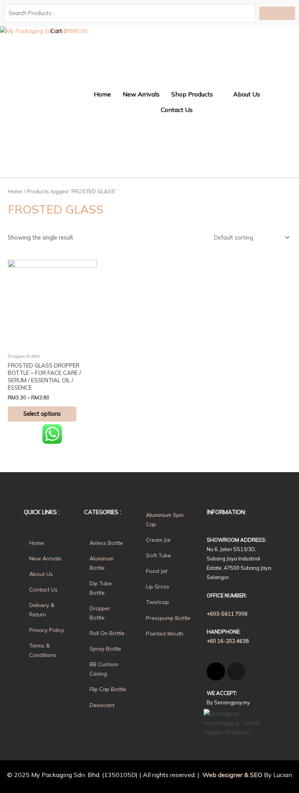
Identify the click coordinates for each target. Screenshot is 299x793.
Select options (42, 413)
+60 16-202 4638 (228, 641)
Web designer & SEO (231, 775)
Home (15, 191)
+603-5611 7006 (227, 614)
